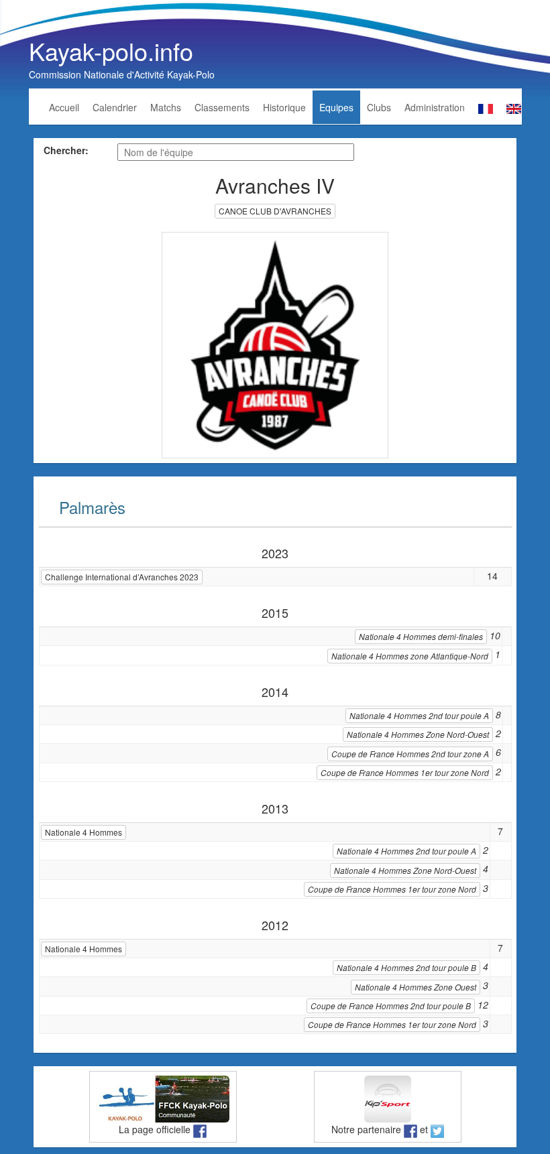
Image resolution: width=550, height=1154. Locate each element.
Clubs (379, 107)
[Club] (275, 343)
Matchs (165, 107)
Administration (434, 107)
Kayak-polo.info (111, 51)
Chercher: (66, 150)
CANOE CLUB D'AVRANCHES (275, 210)
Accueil (64, 107)
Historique (284, 107)
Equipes (336, 107)
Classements (222, 107)
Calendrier (115, 107)
